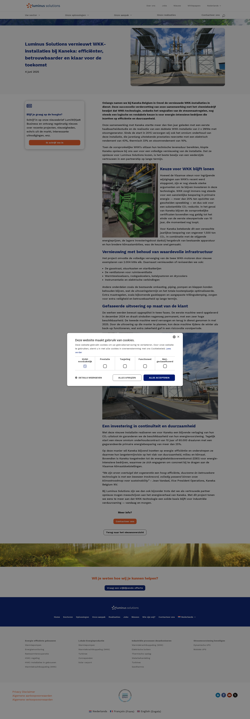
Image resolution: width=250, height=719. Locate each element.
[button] (88, 377)
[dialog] (125, 359)
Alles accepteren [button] (159, 377)
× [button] (178, 337)
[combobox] (174, 336)
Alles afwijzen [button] (127, 377)
